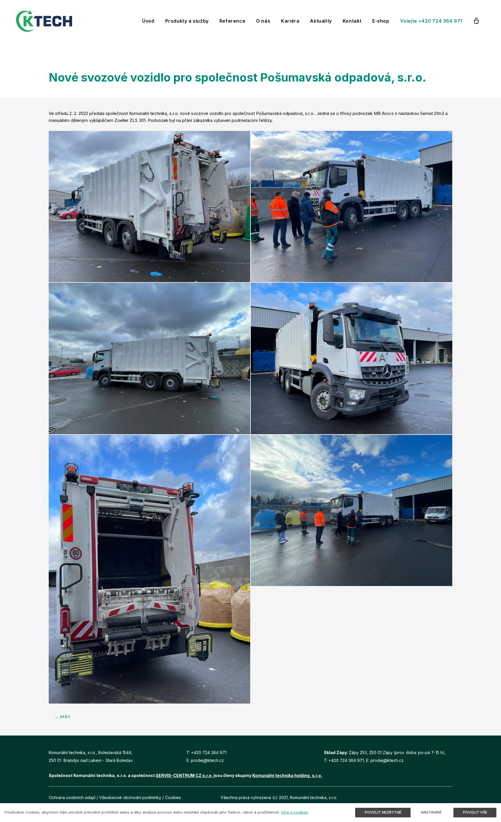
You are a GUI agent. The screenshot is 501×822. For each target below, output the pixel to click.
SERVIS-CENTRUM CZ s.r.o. (184, 775)
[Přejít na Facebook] (437, 797)
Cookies (173, 797)
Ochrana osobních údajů (72, 797)
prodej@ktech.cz (207, 760)
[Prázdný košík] (476, 21)
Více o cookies (294, 812)
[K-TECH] (44, 21)
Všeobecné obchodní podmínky (130, 797)
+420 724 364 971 (208, 752)
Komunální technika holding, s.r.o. (287, 775)
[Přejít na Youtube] (450, 797)
